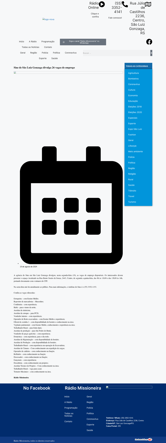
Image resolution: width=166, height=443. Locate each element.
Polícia (45, 53)
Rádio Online (93, 5)
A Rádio (33, 41)
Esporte (43, 58)
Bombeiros (133, 78)
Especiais (132, 118)
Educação (133, 101)
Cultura (131, 90)
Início (21, 41)
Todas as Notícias (30, 47)
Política (56, 53)
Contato (48, 47)
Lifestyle (132, 146)
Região (33, 53)
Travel (131, 196)
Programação (47, 41)
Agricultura (133, 73)
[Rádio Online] (102, 4)
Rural (130, 179)
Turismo (132, 202)
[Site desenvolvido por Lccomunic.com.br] (143, 440)
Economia (133, 95)
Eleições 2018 (135, 106)
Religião (132, 174)
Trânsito (132, 190)
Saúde (54, 58)
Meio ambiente (135, 151)
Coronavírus (71, 53)
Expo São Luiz (135, 129)
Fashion (132, 134)
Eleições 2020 (135, 112)
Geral (22, 53)
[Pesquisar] (151, 53)
